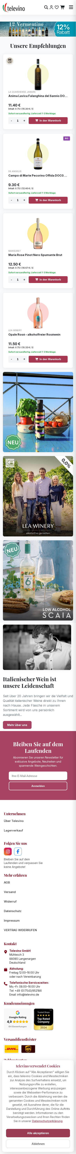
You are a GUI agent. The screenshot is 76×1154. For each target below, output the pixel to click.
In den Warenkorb (50, 120)
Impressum (12, 920)
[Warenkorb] (62, 7)
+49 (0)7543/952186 (28, 990)
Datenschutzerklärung (47, 1121)
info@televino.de (28, 994)
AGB (7, 882)
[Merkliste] (57, 7)
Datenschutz (12, 911)
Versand (10, 892)
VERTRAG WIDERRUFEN (20, 930)
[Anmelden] (51, 7)
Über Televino (14, 821)
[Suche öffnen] (46, 7)
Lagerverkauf (13, 830)
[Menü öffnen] (71, 7)
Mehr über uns (17, 725)
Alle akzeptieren (38, 1133)
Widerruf (10, 901)
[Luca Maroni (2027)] (9, 60)
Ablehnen (38, 1143)
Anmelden (38, 785)
